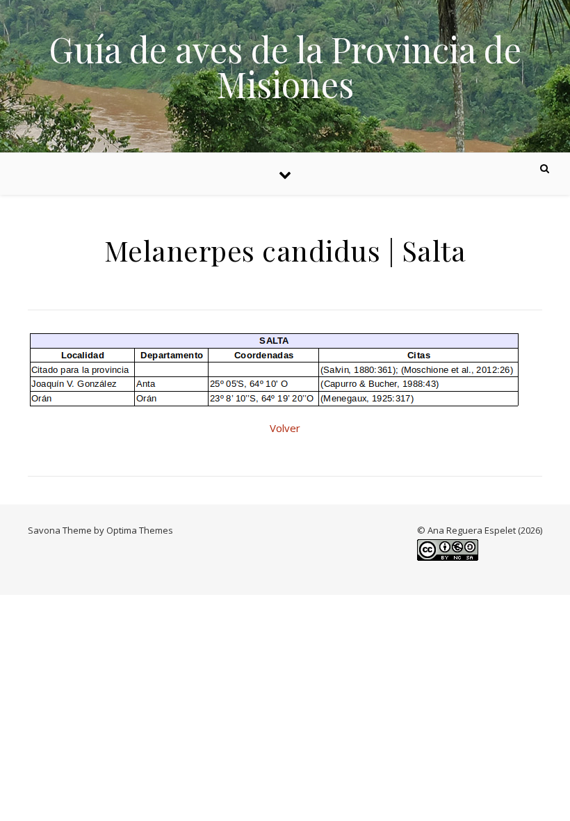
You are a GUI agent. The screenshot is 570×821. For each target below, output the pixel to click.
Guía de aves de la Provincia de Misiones (285, 67)
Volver (285, 428)
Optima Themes (139, 530)
